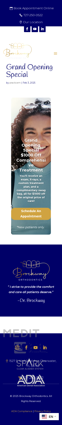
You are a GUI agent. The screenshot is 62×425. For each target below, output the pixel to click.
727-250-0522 (33, 15)
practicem (15, 82)
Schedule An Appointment (31, 213)
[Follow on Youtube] (35, 29)
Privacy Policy (42, 411)
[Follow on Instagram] (19, 29)
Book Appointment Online (34, 8)
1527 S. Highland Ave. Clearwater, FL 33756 (32, 363)
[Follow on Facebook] (27, 29)
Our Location (33, 22)
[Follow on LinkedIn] (42, 29)
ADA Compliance (21, 411)
